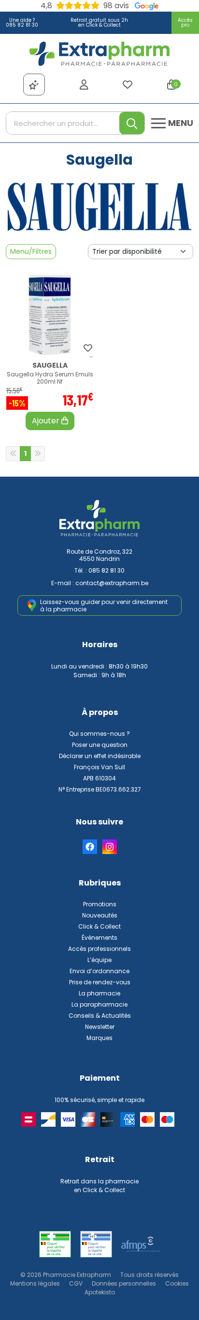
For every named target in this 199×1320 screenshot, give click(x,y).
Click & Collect (99, 926)
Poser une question (100, 745)
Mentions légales (35, 1283)
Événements (99, 937)
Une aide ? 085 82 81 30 (22, 22)
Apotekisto (100, 1292)
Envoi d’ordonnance (99, 971)
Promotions (99, 904)
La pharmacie (99, 993)
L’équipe (99, 960)
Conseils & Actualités (100, 1015)
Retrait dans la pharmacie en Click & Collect (99, 1185)
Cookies (177, 1283)
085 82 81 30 (106, 570)
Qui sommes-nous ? (99, 734)
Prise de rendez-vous (99, 982)
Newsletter (99, 1027)
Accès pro (185, 22)
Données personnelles (124, 1283)
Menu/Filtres (31, 251)
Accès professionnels (99, 949)
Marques (99, 1038)
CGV (76, 1283)
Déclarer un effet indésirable (100, 756)
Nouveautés (99, 915)
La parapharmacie (99, 1004)
